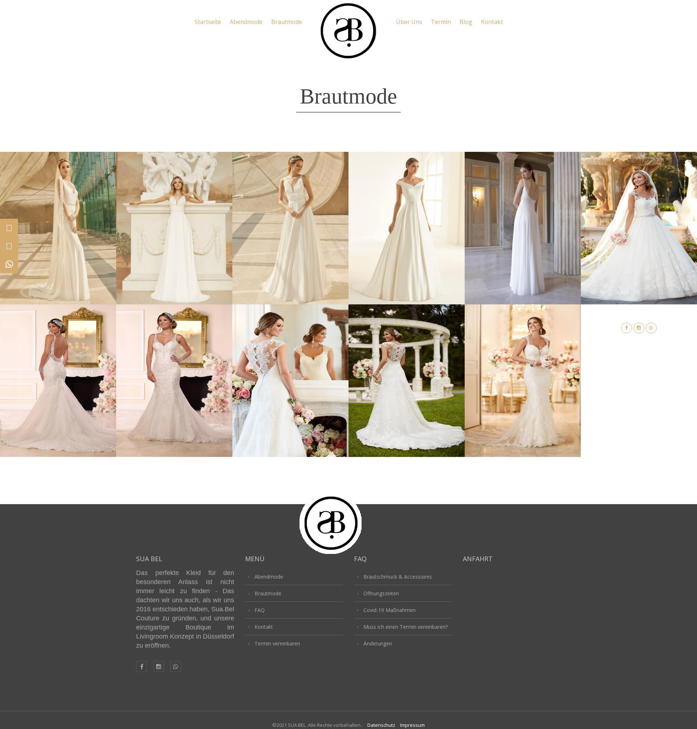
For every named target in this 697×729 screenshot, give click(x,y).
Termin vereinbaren (277, 643)
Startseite (208, 22)
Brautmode (286, 22)
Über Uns (409, 22)
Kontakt (492, 22)
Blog (466, 22)
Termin (441, 22)
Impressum (412, 725)
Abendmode (246, 22)
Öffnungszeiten (381, 593)
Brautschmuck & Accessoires (397, 576)
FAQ (259, 610)
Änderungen (377, 643)
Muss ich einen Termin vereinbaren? (405, 626)
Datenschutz (381, 725)
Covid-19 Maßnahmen (389, 610)
